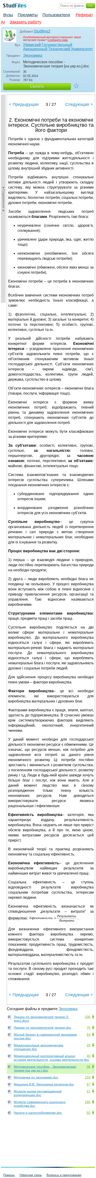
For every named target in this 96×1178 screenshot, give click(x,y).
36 (88, 1066)
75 (88, 1027)
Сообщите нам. (58, 40)
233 (87, 1077)
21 (88, 1091)
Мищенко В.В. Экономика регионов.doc (44, 1084)
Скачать (37, 86)
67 (88, 1084)
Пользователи (56, 15)
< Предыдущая (24, 104)
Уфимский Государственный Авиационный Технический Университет (58, 47)
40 (88, 1056)
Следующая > (79, 104)
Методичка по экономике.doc (36, 1077)
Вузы (8, 15)
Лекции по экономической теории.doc (42, 1027)
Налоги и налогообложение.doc (38, 1113)
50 (88, 1113)
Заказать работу (25, 22)
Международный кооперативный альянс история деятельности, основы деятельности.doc (51, 1058)
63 (88, 1034)
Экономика (32, 55)
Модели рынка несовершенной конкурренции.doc (38, 1093)
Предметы (28, 15)
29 (88, 1045)
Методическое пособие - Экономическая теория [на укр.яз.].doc (45, 1068)
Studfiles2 (42, 31)
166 (87, 1102)
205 (87, 1017)
